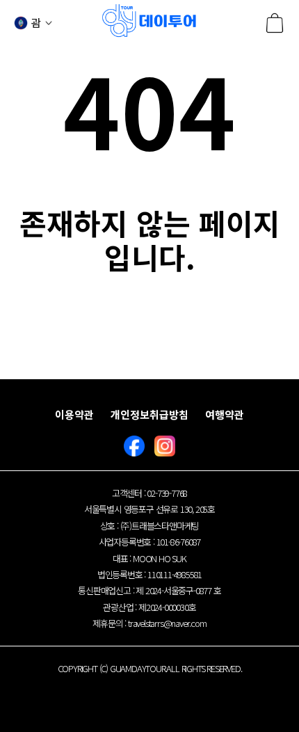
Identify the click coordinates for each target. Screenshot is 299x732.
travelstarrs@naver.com (167, 623)
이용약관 (74, 414)
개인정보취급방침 (149, 414)
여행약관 (224, 414)
